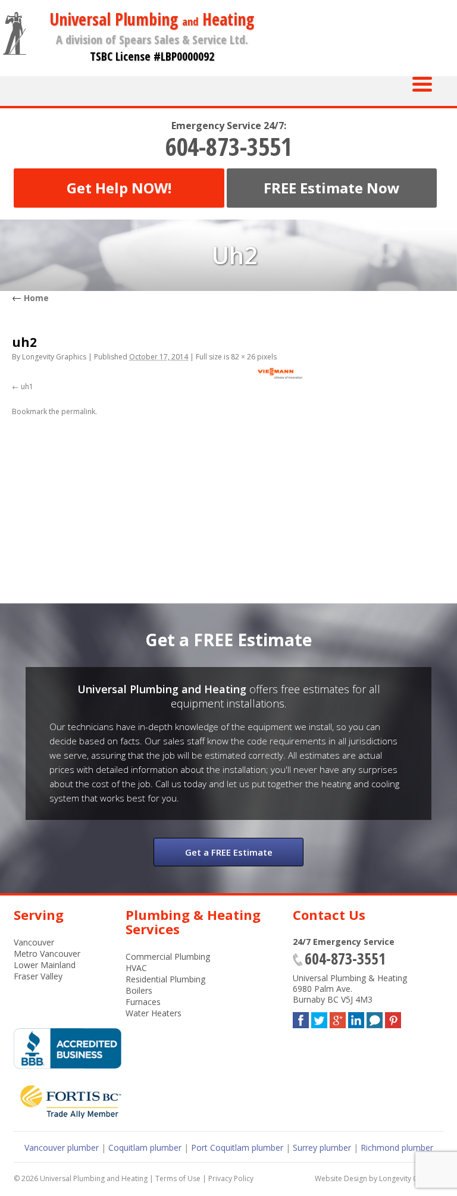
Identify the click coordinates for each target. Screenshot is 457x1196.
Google (338, 1017)
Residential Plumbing (165, 979)
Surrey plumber (322, 1147)
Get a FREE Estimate (229, 852)
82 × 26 (243, 357)
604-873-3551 (228, 146)
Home (30, 297)
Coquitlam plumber (144, 1147)
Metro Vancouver (47, 953)
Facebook (301, 1017)
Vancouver (34, 942)
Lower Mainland (45, 964)
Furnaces (143, 1001)
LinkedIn (356, 1017)
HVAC (136, 967)
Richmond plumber (397, 1147)
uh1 (27, 386)
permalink (78, 411)
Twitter (319, 1017)
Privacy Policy (230, 1178)
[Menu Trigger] (422, 83)
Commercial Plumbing (168, 956)
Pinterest (393, 1017)
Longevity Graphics (54, 357)
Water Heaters (153, 1013)
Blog (375, 1017)
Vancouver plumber (61, 1147)
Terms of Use (178, 1178)
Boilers (139, 990)
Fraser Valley (38, 976)
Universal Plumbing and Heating (94, 1178)
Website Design (341, 1178)
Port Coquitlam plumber (237, 1147)
